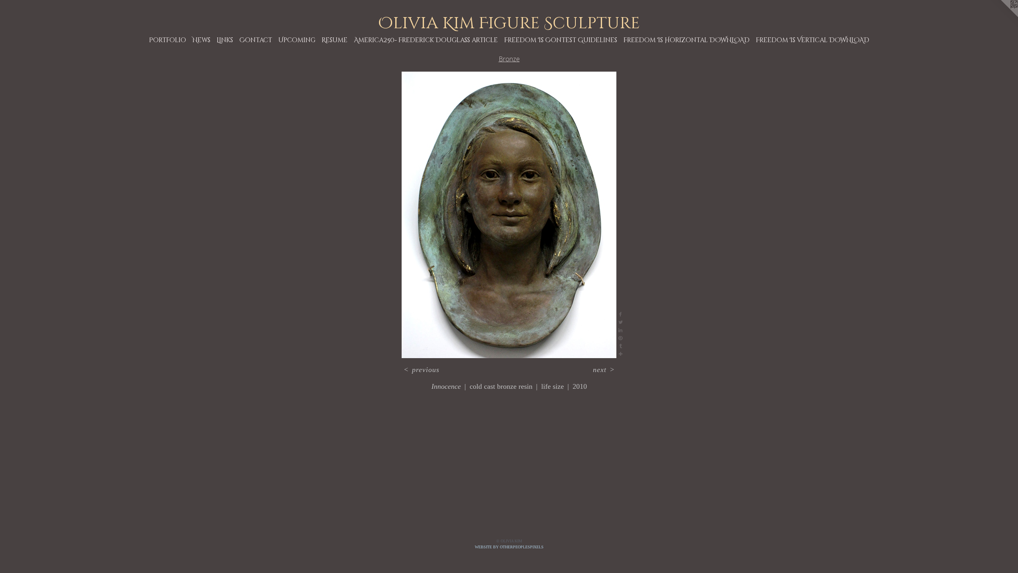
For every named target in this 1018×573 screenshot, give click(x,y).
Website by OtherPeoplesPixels (509, 547)
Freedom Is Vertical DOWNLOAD (812, 40)
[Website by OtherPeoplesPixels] (1002, 16)
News (201, 40)
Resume (335, 40)
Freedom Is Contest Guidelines (560, 40)
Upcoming (296, 40)
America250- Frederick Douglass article (426, 40)
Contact (255, 40)
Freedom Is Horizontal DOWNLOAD (687, 40)
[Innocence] (509, 215)
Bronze (509, 59)
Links (225, 40)
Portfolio (167, 40)
